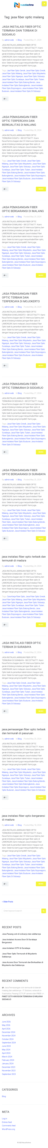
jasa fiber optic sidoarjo (34, 76)
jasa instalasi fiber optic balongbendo (18, 525)
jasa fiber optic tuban (34, 79)
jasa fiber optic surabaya (13, 79)
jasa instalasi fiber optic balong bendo (18, 82)
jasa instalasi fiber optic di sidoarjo (25, 91)
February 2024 (8, 1060)
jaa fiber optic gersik (16, 70)
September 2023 (9, 1074)
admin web (9, 40)
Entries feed (7, 1122)
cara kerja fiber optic (16, 596)
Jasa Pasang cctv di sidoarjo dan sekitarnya (21, 934)
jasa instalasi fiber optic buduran (16, 178)
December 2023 (8, 1067)
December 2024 (8, 1032)
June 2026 (6, 1022)
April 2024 (6, 1053)
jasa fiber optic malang (12, 73)
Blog (20, 40)
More (41, 99)
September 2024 (9, 1043)
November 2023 (8, 1071)
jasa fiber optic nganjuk (12, 76)
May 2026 (6, 1025)
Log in (4, 1119)
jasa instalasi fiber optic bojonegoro (30, 176)
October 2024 (7, 1039)
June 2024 (6, 1046)
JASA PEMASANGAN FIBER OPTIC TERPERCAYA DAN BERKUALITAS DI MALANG (19, 120)
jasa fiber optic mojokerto (34, 73)
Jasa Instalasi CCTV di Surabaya (16, 948)
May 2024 (6, 1050)
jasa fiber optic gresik (35, 70)
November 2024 (8, 1036)
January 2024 (7, 1064)
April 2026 (6, 1029)
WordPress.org (8, 1129)
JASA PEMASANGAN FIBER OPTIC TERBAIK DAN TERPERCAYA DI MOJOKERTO (21, 297)
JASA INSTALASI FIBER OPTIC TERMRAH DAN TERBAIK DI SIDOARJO (21, 30)
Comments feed (8, 1126)
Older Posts (7, 902)
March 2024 (7, 1057)
